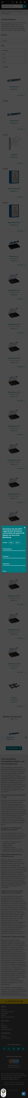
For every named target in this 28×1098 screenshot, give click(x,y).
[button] (24, 527)
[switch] (3, 1096)
